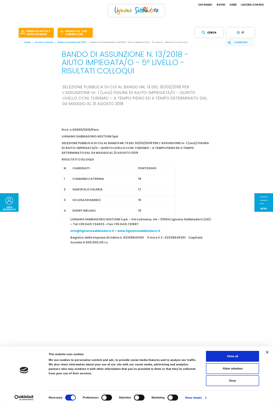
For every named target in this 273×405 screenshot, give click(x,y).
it (243, 32)
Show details (193, 397)
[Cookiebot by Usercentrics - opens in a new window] (24, 398)
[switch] (106, 398)
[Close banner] (267, 352)
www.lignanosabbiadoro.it (138, 231)
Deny (232, 380)
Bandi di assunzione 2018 (72, 42)
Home (27, 42)
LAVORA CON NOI (252, 5)
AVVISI (221, 5)
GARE (233, 5)
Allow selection (233, 368)
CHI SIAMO (205, 5)
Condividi (241, 42)
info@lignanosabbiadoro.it (92, 231)
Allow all (232, 356)
